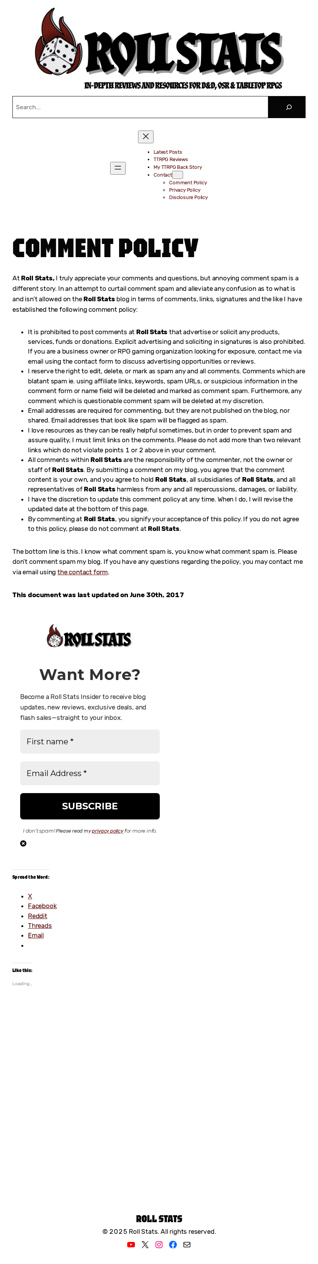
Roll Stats (159, 1218)
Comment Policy (105, 247)
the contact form (82, 572)
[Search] (289, 107)
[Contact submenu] (177, 175)
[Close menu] (146, 137)
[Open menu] (118, 168)
